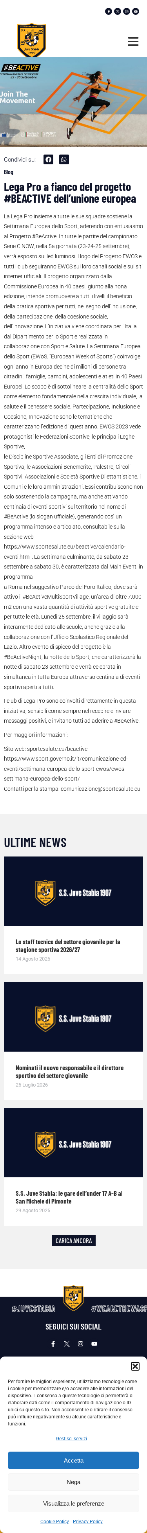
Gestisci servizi (71, 1438)
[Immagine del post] (73, 891)
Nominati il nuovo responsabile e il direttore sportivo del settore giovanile (69, 1071)
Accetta (73, 1460)
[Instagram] (126, 11)
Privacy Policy (88, 1521)
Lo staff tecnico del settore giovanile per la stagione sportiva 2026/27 (68, 945)
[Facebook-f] (108, 11)
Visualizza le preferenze (73, 1503)
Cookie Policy (54, 1521)
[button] (135, 1366)
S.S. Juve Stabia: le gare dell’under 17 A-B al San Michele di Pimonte (69, 1197)
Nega (73, 1482)
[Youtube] (135, 11)
